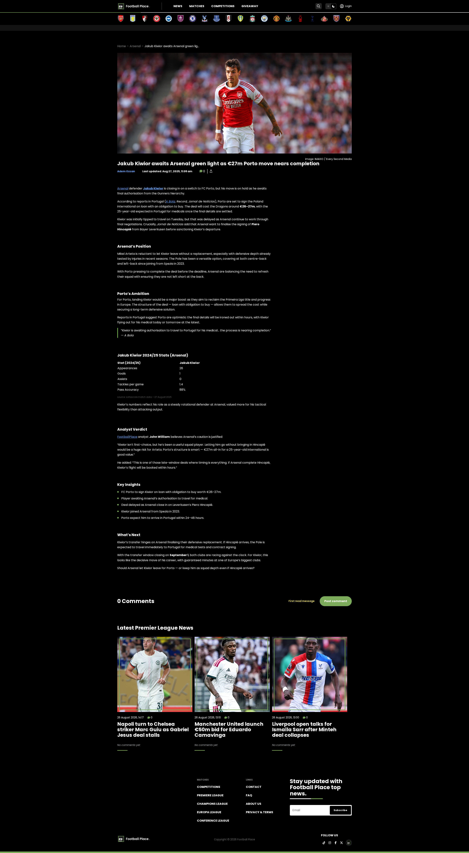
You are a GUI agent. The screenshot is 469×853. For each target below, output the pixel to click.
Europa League (209, 812)
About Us (253, 804)
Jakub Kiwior (153, 188)
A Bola (170, 201)
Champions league (212, 804)
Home (121, 46)
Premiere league (210, 795)
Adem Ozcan (126, 171)
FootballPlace (127, 437)
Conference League (213, 821)
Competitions (222, 6)
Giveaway (249, 6)
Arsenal (135, 46)
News (177, 6)
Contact (253, 787)
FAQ (249, 795)
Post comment (335, 601)
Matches (196, 6)
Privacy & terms (259, 812)
